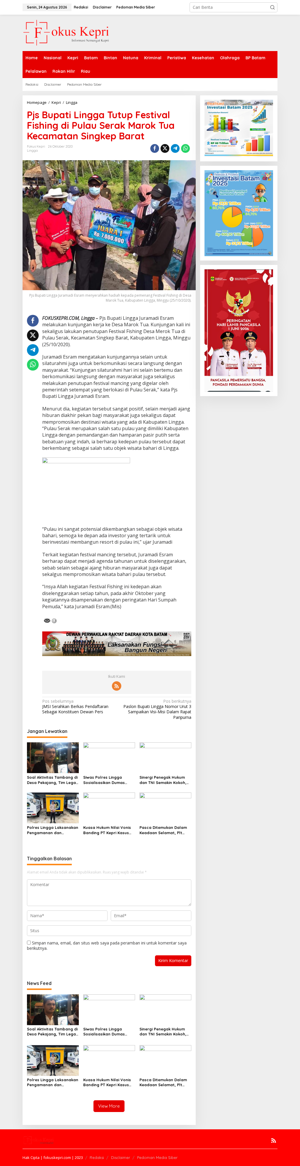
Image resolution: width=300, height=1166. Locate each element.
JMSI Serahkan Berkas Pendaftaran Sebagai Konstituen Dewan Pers (75, 706)
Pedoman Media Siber (157, 1157)
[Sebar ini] (154, 148)
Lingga (32, 150)
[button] (272, 7)
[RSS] (116, 686)
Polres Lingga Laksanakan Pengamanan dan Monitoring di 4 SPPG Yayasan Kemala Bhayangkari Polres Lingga (52, 830)
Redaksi (97, 1157)
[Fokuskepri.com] (66, 32)
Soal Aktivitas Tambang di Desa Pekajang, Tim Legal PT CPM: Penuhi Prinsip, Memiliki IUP (52, 780)
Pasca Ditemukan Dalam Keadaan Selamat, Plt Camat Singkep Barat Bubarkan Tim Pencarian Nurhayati (163, 830)
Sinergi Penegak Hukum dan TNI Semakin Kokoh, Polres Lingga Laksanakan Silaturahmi (165, 780)
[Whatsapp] (185, 148)
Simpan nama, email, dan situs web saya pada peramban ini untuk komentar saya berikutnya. (107, 945)
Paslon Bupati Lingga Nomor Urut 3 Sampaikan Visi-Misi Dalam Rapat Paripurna (157, 709)
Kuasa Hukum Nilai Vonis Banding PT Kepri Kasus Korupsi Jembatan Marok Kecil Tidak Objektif (108, 830)
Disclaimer (120, 1157)
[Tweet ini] (165, 148)
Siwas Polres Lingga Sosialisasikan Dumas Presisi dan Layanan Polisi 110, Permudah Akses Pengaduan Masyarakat (108, 780)
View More (109, 1106)
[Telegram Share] (175, 148)
